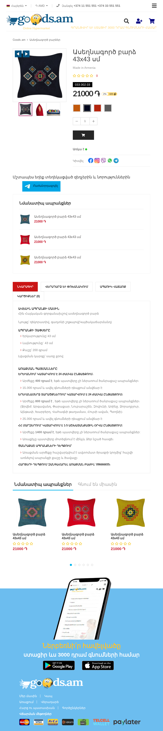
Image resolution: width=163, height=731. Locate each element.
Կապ (48, 696)
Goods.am (19, 39)
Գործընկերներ (74, 707)
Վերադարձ (50, 701)
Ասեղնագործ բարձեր (45, 39)
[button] (18, 53)
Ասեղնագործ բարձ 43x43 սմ (57, 216)
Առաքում (26, 701)
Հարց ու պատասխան (37, 707)
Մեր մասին (28, 696)
